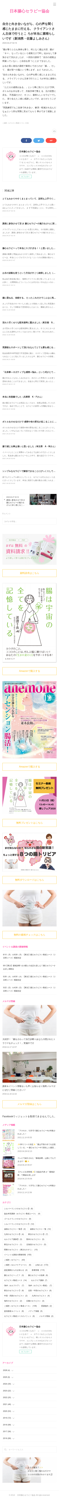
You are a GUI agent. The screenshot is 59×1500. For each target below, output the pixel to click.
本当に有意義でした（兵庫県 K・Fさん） (22, 396)
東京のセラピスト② (38, 1234)
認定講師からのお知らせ (16, 1270)
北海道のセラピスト (36, 1244)
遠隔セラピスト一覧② (15, 1229)
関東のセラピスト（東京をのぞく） (21, 1249)
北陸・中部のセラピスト (40, 1290)
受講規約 (46, 1305)
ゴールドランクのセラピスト (17, 1218)
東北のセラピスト (13, 1244)
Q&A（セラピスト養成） (40, 1285)
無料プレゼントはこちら (29, 822)
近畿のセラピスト (35, 1300)
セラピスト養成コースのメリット (19, 1316)
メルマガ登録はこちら (29, 1104)
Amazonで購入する (29, 671)
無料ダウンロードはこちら (29, 880)
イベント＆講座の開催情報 (17, 1254)
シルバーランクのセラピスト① (19, 1224)
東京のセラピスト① (14, 1290)
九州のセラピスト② (14, 1234)
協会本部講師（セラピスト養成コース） (22, 1213)
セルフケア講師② (13, 1239)
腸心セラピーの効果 (38, 1275)
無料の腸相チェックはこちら (29, 934)
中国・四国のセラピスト (16, 1295)
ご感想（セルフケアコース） (17, 1264)
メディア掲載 (35, 1311)
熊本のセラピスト (35, 1239)
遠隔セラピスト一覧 (40, 1229)
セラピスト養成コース (15, 1280)
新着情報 (38, 1270)
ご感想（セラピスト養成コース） (20, 1305)
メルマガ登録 (46, 1316)
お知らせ (41, 1264)
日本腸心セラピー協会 (29, 11)
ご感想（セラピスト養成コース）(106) (15, 123)
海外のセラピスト (13, 1300)
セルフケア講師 (39, 1280)
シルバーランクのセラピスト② (18, 1208)
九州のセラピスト (41, 1295)
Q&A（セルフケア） (14, 1285)
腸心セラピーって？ (14, 1275)
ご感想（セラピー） (14, 1259)
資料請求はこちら (29, 573)
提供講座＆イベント (14, 1311)
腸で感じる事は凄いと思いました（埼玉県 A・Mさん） (29, 446)
